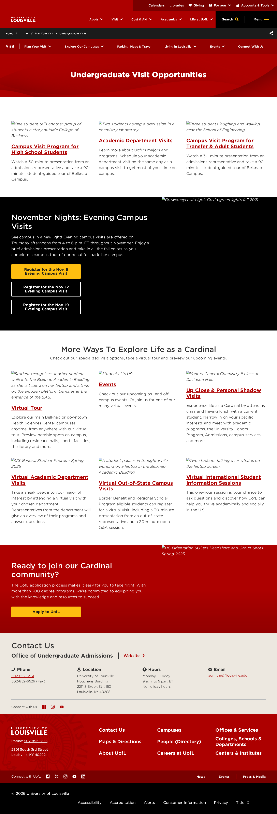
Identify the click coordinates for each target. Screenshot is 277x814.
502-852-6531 (22, 676)
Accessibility (90, 802)
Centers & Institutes (238, 753)
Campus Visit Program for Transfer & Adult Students (220, 143)
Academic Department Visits (136, 140)
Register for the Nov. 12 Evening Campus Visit (46, 289)
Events (107, 384)
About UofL (112, 753)
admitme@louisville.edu (227, 675)
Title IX (242, 802)
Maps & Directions (120, 741)
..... (22, 33)
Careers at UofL (175, 753)
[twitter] (57, 777)
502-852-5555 (35, 741)
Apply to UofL (46, 612)
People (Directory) (179, 741)
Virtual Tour (26, 408)
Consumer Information (184, 802)
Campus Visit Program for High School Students (45, 149)
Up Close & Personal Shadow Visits (223, 393)
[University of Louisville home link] (23, 19)
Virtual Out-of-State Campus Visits (136, 486)
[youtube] (62, 707)
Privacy (221, 802)
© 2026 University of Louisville (40, 793)
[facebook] (44, 707)
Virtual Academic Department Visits (49, 480)
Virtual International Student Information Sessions (223, 480)
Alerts (149, 802)
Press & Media (254, 777)
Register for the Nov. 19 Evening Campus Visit (46, 307)
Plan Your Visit (44, 33)
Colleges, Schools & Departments (238, 741)
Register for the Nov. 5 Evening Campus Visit (46, 271)
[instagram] (53, 707)
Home (9, 33)
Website (132, 656)
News (200, 777)
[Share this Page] (270, 33)
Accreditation (123, 802)
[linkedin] (83, 777)
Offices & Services (236, 730)
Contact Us (112, 730)
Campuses (169, 730)
